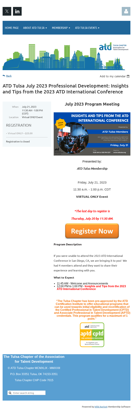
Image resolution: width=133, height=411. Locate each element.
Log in (126, 11)
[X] (7, 11)
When (15, 106)
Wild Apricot (101, 406)
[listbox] (115, 76)
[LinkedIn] (17, 11)
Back (9, 75)
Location (14, 117)
